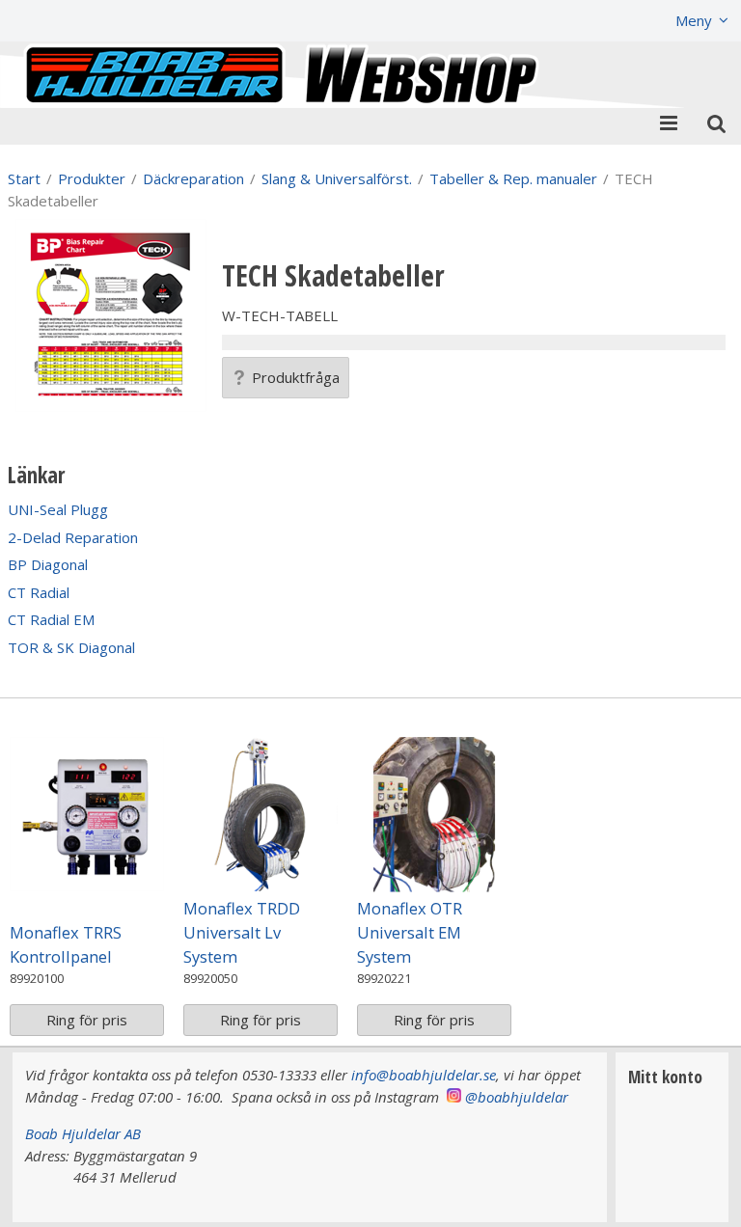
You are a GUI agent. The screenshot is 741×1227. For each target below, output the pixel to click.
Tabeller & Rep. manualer (513, 178)
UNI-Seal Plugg (58, 509)
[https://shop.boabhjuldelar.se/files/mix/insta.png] (454, 1096)
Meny (693, 20)
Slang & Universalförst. (336, 178)
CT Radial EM (51, 619)
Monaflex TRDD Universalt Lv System (241, 932)
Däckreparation (193, 178)
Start (24, 178)
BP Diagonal (48, 564)
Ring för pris (86, 1019)
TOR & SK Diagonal (71, 647)
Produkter (91, 178)
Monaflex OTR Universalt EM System (409, 932)
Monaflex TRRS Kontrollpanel (66, 944)
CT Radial (38, 592)
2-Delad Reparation (73, 537)
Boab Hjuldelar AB (83, 1133)
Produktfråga (296, 377)
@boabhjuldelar (516, 1096)
